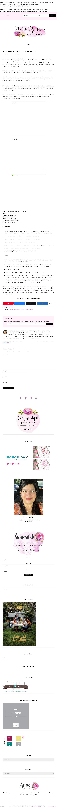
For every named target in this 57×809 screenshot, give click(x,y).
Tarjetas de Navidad (29, 309)
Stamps (19, 309)
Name (4, 371)
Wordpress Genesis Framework (33, 806)
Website (5, 382)
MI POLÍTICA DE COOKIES (39, 805)
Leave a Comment (17, 54)
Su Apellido (28, 563)
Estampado (11, 309)
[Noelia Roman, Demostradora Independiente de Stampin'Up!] (28, 38)
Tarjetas (13, 307)
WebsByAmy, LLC (53, 806)
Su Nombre (28, 557)
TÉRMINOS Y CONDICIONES (22, 805)
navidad (9, 307)
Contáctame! (36, 338)
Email (4, 376)
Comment (5, 355)
